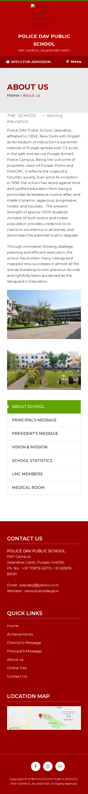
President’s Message (35, 433)
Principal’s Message (34, 420)
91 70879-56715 (38, 568)
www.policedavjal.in (41, 591)
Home (13, 95)
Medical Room (28, 487)
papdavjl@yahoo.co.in (38, 585)
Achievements (20, 634)
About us (15, 659)
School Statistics (32, 460)
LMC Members (27, 474)
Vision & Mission (29, 447)
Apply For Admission (30, 62)
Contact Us (17, 676)
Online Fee (17, 668)
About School (28, 406)
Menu (76, 61)
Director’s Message (24, 642)
